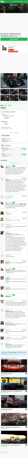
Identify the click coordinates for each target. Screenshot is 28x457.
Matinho (7, 343)
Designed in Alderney (5, 451)
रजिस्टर (15, 352)
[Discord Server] (12, 48)
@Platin (7, 167)
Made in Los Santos (5, 453)
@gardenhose (8, 233)
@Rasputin (7, 180)
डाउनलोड (15, 39)
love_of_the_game (9, 196)
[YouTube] (10, 48)
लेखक (13, 165)
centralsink (7, 337)
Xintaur (7, 232)
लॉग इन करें (10, 352)
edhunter (7, 218)
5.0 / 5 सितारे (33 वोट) (4, 108)
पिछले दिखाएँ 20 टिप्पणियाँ (14, 162)
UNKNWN (7, 261)
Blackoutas (7, 329)
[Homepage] (8, 48)
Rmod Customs (12, 46)
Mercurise (7, 309)
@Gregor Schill (22, 204)
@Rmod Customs (9, 311)
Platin (6, 178)
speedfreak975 (8, 322)
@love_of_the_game (10, 204)
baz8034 (7, 212)
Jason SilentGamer (9, 301)
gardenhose (8, 224)
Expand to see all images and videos (14, 102)
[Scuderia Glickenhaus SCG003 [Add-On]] (14, 80)
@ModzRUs (8, 270)
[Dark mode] (24, 1)
